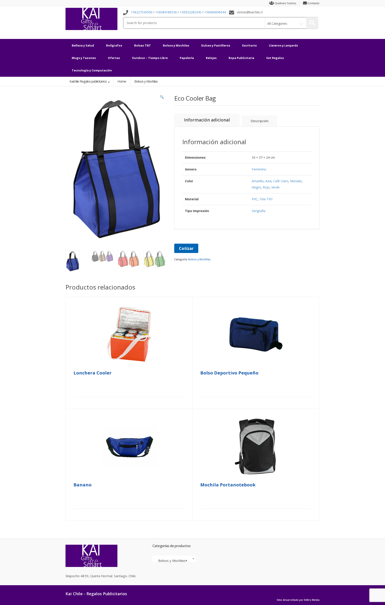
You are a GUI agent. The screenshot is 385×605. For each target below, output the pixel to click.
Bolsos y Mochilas (176, 45)
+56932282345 (190, 12)
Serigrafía (258, 211)
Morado (296, 181)
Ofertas (114, 58)
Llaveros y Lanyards (283, 45)
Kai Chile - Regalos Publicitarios (96, 593)
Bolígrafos (114, 45)
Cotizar (186, 248)
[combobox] (174, 559)
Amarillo (258, 181)
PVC (255, 199)
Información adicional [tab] (207, 120)
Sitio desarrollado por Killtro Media (298, 600)
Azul (268, 181)
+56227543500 (141, 12)
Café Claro (280, 181)
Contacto (313, 3)
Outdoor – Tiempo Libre (150, 58)
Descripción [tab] (259, 121)
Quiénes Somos (285, 3)
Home (121, 81)
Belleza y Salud (83, 45)
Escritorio (249, 45)
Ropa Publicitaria (241, 58)
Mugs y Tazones (84, 58)
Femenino (259, 169)
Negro (256, 187)
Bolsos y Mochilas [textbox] (172, 560)
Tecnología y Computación (92, 70)
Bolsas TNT (142, 45)
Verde (275, 187)
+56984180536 (166, 12)
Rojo (266, 187)
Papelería (187, 58)
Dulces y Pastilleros (215, 45)
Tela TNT (266, 199)
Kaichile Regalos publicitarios (88, 81)
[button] (162, 98)
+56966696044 (215, 12)
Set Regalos (275, 58)
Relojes (211, 58)
